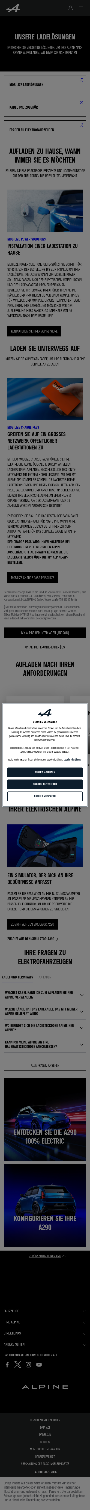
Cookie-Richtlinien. (72, 759)
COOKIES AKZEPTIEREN (45, 784)
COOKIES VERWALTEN (45, 796)
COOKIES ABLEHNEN (45, 772)
